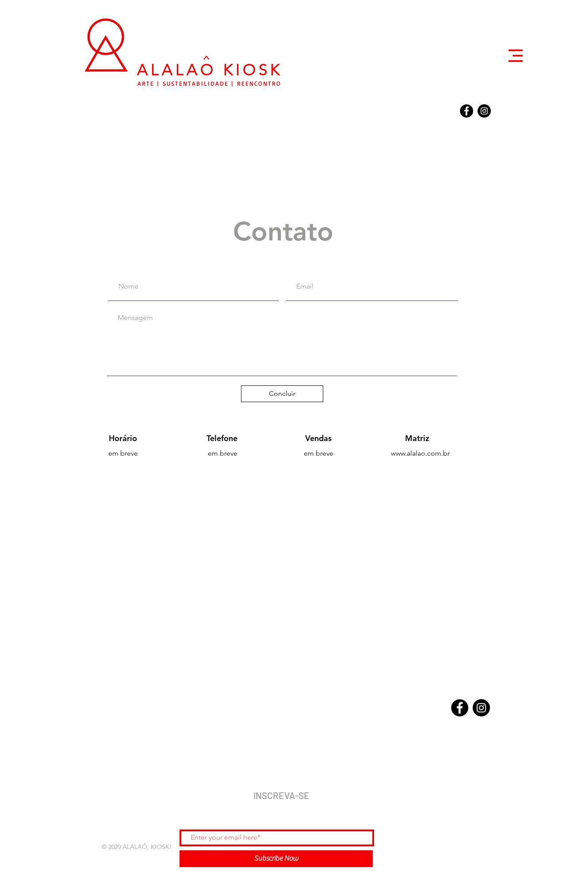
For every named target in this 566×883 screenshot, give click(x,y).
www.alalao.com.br (420, 453)
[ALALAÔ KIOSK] (466, 111)
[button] (516, 56)
